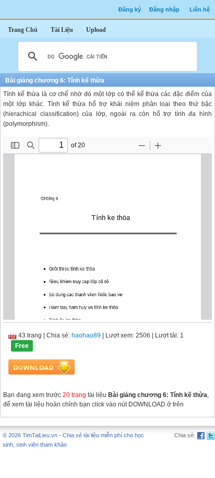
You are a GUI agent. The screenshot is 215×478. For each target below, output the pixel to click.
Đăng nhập (164, 9)
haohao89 (86, 335)
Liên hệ (199, 9)
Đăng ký (129, 9)
